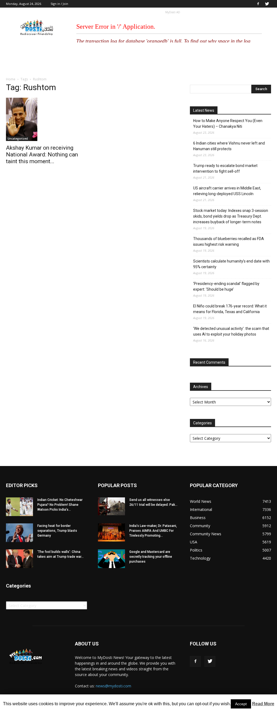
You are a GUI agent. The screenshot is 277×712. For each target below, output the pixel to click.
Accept (241, 704)
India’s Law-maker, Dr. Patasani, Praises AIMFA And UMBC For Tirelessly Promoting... (153, 530)
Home (10, 79)
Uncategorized (18, 138)
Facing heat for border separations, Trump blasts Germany (57, 530)
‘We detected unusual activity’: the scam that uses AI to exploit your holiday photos (231, 331)
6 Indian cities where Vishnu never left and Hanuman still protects (229, 146)
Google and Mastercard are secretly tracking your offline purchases (150, 556)
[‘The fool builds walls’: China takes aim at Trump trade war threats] (19, 558)
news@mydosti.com (113, 685)
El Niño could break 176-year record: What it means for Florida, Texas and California (230, 309)
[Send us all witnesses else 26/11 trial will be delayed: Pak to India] (111, 506)
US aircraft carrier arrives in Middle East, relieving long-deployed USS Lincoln (227, 191)
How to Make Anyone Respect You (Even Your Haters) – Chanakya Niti (227, 124)
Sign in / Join (59, 4)
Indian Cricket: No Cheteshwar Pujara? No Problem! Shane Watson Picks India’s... (60, 504)
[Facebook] (258, 4)
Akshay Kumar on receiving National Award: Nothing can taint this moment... (42, 155)
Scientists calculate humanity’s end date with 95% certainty (231, 264)
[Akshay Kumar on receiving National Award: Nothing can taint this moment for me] (46, 119)
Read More (263, 703)
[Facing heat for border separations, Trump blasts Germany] (19, 532)
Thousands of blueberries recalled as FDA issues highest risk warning (228, 242)
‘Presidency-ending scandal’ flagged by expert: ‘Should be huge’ (226, 286)
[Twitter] (267, 4)
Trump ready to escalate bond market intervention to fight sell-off (225, 168)
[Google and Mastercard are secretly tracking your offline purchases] (111, 558)
